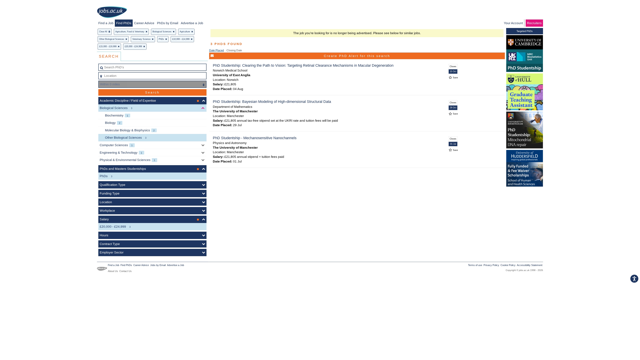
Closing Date (234, 50)
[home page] (112, 13)
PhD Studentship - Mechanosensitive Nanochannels (254, 138)
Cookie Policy (508, 265)
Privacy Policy (491, 265)
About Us (113, 271)
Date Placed (216, 50)
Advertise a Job (192, 23)
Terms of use (475, 265)
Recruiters (534, 23)
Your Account (513, 23)
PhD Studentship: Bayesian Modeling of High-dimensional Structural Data (272, 102)
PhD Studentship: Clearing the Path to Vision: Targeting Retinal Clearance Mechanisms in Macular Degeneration (303, 65)
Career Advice (144, 23)
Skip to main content (15, 3)
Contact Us (125, 271)
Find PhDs (123, 23)
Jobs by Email (158, 265)
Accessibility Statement (529, 265)
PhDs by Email (167, 23)
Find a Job (106, 23)
